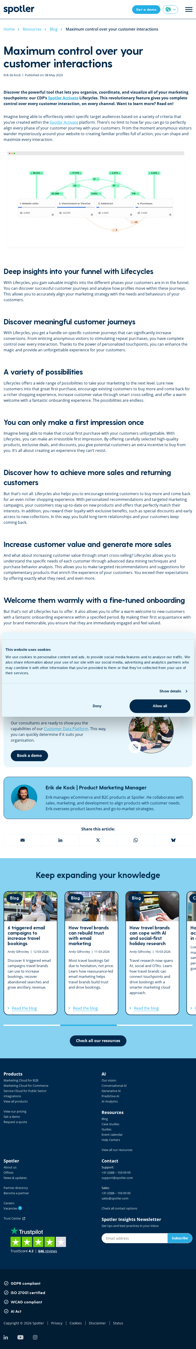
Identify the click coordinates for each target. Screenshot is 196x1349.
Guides (106, 1129)
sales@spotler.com (115, 1198)
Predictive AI (110, 1096)
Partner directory (16, 1188)
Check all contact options (119, 1208)
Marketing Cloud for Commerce (26, 1085)
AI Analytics (110, 1101)
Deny (97, 706)
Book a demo (29, 755)
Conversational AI (114, 1085)
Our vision (109, 1080)
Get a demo (12, 1116)
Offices (8, 1172)
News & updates (15, 1178)
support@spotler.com (117, 1178)
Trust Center (13, 1218)
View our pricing (15, 1111)
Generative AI (111, 1091)
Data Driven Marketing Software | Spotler (19, 9)
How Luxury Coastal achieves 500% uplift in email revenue (152, 953)
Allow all (160, 706)
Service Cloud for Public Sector (25, 1091)
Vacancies (12, 1208)
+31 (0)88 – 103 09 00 (116, 1193)
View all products (16, 1101)
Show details (170, 691)
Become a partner (16, 1193)
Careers (9, 1203)
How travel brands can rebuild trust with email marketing (30, 953)
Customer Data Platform (66, 728)
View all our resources (117, 1150)
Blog (105, 1119)
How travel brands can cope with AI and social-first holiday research (91, 953)
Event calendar (112, 1134)
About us (10, 1167)
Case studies (110, 1124)
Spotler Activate (63, 98)
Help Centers (111, 1140)
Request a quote (15, 1122)
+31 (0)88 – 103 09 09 (116, 1172)
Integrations (12, 1096)
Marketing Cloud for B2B (21, 1080)
